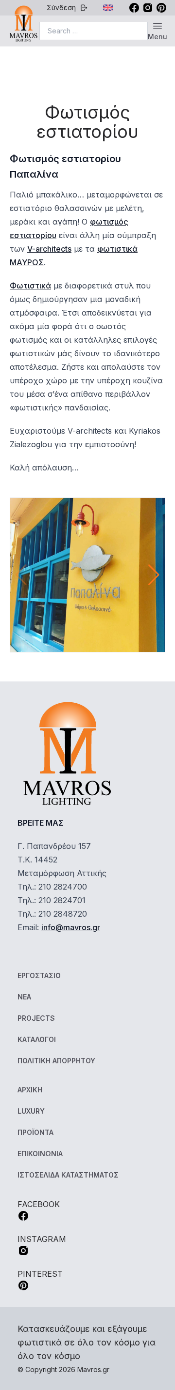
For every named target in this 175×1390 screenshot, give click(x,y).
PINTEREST (40, 1274)
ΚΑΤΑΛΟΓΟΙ (37, 1039)
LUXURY (31, 1111)
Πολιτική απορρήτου (56, 1061)
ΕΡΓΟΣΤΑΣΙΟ (39, 975)
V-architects (49, 249)
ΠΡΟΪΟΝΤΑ (35, 1132)
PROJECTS (36, 1018)
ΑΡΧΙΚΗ (30, 1090)
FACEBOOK (39, 1204)
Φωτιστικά (30, 285)
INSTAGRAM (42, 1239)
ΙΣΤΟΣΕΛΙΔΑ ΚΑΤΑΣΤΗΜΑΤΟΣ (68, 1175)
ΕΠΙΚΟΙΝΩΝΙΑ (40, 1153)
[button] (153, 575)
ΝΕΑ (24, 997)
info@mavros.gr (70, 927)
